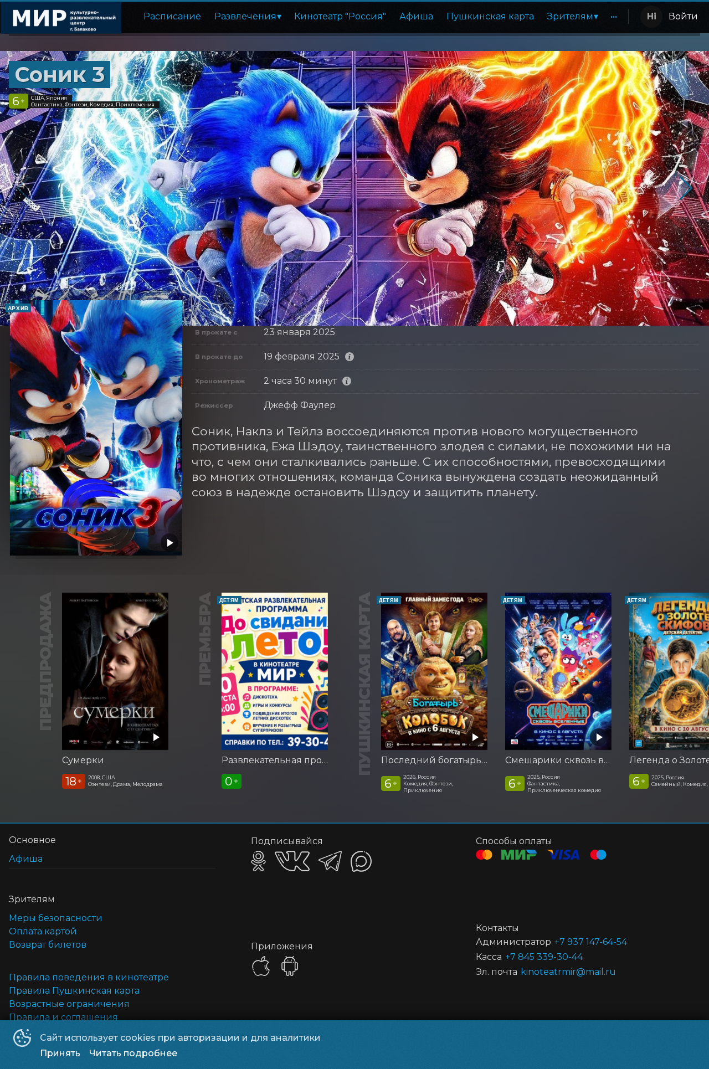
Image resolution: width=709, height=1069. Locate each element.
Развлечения (245, 16)
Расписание (172, 16)
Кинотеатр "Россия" (340, 16)
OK (258, 861)
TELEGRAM (330, 861)
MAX (361, 861)
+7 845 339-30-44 (544, 957)
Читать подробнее (133, 1053)
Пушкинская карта (490, 16)
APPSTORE (261, 966)
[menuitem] (172, 17)
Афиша (416, 16)
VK (292, 861)
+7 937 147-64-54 (590, 942)
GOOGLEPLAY (290, 966)
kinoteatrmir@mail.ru (568, 972)
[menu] (377, 17)
